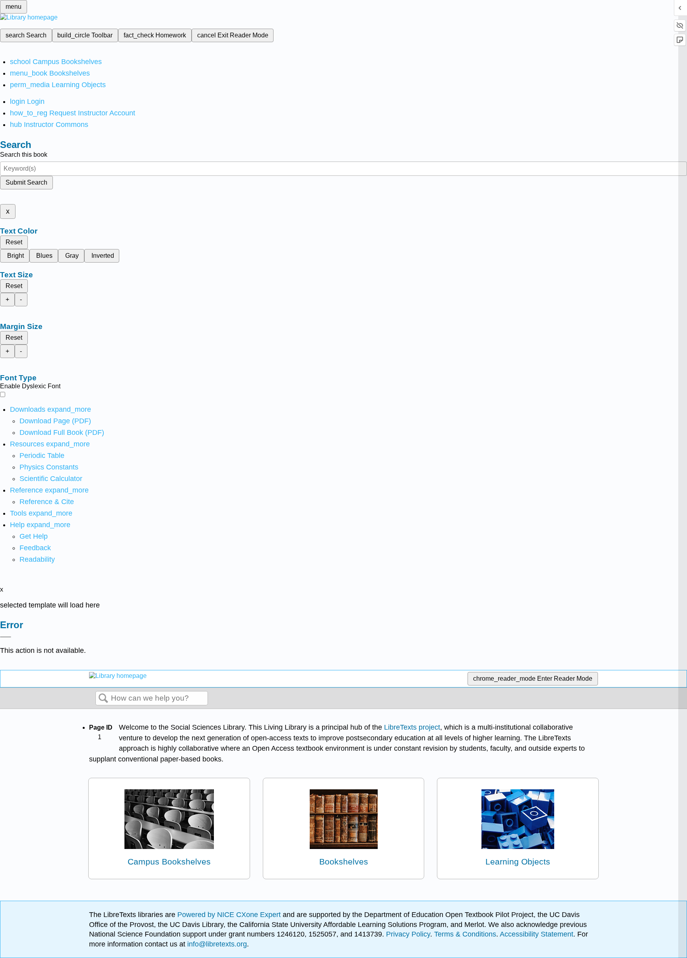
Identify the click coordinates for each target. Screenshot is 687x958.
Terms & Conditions (465, 934)
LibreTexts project (412, 727)
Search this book (23, 154)
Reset (14, 242)
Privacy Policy (408, 934)
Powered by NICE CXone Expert (230, 915)
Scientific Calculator (50, 479)
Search (103, 698)
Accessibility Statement (536, 934)
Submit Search (26, 182)
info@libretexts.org (216, 944)
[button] (35, 548)
